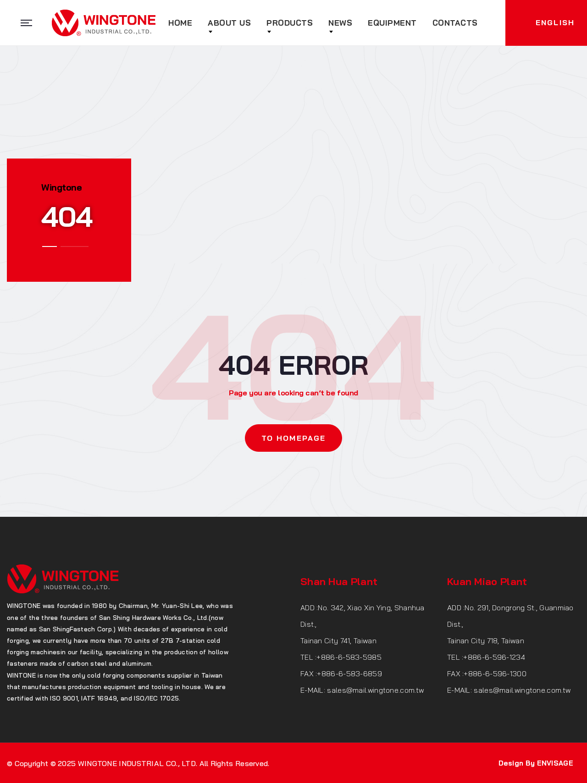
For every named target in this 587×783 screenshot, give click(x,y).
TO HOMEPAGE (293, 438)
